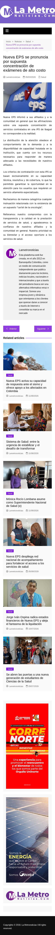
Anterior (13, 329)
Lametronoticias (13, 77)
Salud (43, 77)
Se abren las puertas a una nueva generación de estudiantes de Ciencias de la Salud (27, 678)
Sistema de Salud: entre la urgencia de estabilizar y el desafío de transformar (22, 445)
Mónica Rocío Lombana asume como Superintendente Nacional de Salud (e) (26, 502)
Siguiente (41, 329)
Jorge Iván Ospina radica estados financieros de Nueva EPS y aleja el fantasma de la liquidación (27, 621)
